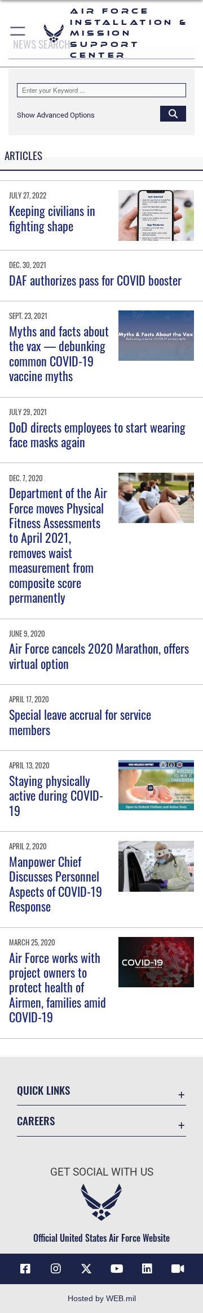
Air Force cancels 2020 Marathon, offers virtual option (99, 655)
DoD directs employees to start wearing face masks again (97, 434)
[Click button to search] (173, 113)
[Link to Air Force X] (86, 1268)
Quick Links (43, 1090)
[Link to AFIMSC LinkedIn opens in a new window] (147, 1268)
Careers (36, 1120)
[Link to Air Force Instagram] (55, 1268)
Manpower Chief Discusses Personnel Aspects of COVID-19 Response (55, 883)
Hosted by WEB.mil (102, 1298)
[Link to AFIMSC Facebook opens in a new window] (25, 1268)
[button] (18, 33)
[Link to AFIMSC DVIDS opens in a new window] (177, 1268)
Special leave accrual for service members (80, 721)
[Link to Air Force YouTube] (116, 1268)
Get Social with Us (101, 1171)
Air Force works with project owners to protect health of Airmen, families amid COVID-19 (57, 987)
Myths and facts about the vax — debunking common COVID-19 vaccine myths (59, 353)
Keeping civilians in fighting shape (52, 217)
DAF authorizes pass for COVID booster (95, 280)
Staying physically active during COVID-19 (56, 795)
